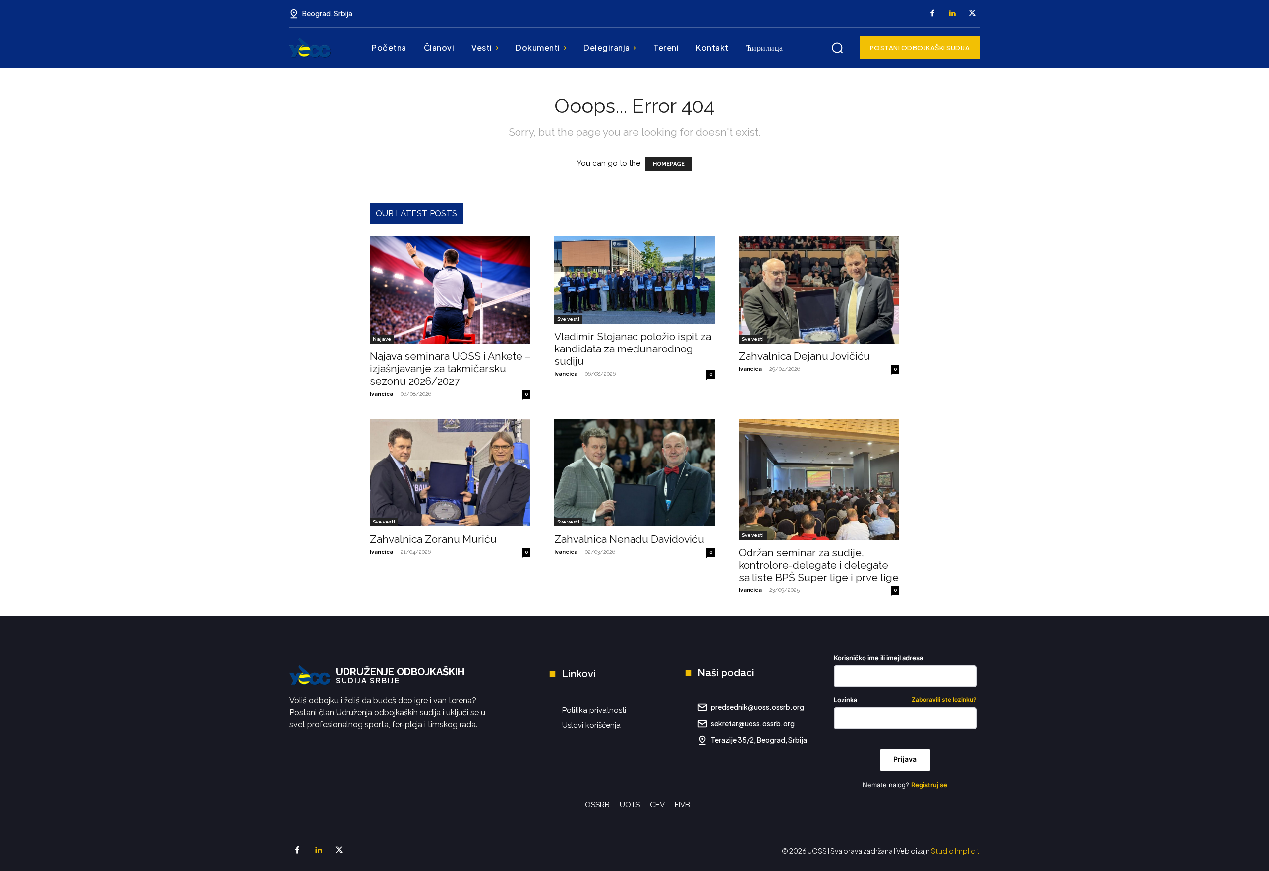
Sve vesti (568, 319)
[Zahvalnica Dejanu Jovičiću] (819, 290)
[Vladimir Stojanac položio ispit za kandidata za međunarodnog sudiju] (634, 280)
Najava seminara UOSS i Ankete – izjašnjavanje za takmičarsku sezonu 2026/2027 (450, 368)
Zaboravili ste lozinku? (944, 700)
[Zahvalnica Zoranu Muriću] (450, 472)
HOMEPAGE (669, 164)
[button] (837, 47)
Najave (382, 339)
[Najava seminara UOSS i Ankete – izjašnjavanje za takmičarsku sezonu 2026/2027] (450, 290)
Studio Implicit (955, 850)
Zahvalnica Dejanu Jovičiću (804, 356)
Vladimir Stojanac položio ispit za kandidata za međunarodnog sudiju (632, 348)
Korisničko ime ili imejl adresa (878, 658)
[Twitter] (972, 13)
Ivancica (381, 394)
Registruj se (929, 785)
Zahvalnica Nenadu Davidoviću (629, 539)
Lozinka (905, 700)
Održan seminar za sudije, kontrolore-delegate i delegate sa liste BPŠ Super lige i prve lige (819, 564)
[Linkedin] (952, 13)
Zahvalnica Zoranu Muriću (433, 539)
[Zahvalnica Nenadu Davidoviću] (634, 472)
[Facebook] (932, 13)
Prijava (905, 759)
